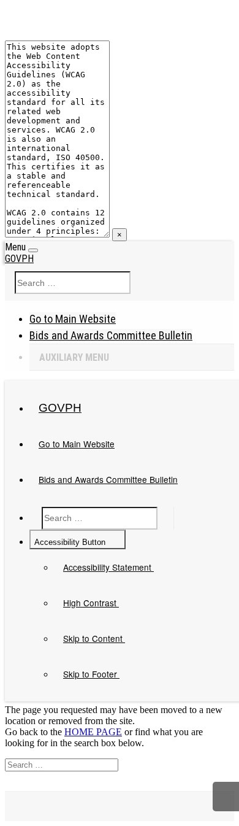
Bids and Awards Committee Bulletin (110, 335)
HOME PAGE (93, 732)
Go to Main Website (72, 318)
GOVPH (19, 258)
